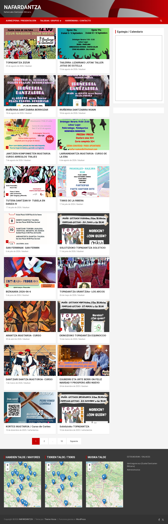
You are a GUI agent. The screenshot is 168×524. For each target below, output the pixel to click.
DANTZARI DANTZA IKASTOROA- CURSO (29, 379)
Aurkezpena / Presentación (21, 21)
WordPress (81, 519)
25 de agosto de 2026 (15, 66)
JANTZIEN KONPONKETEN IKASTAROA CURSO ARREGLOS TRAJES (28, 155)
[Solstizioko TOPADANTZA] (83, 407)
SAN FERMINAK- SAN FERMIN (22, 247)
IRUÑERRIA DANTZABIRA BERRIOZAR (27, 109)
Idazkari (28, 66)
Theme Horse (50, 519)
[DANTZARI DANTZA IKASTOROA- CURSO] (30, 360)
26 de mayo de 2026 (68, 295)
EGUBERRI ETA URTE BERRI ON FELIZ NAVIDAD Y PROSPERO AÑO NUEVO (81, 381)
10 (62, 441)
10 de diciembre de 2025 (16, 430)
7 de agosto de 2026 (14, 160)
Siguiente (74, 441)
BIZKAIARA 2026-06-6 (18, 291)
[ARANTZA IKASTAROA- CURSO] (30, 316)
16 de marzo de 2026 (68, 339)
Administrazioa (133, 470)
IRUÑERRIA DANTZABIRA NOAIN (78, 109)
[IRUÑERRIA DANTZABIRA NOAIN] (83, 90)
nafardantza (33, 430)
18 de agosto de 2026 (15, 113)
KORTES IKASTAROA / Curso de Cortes (28, 426)
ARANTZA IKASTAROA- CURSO (23, 335)
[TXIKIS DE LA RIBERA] (83, 181)
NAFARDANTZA (22, 7)
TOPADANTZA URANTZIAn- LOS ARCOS (82, 291)
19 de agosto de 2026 (68, 69)
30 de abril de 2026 (14, 339)
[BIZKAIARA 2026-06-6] (30, 272)
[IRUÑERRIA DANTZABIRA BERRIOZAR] (30, 90)
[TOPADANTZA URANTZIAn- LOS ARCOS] (83, 272)
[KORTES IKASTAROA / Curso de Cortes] (30, 407)
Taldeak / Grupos (49, 21)
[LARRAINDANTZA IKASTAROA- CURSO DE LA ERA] (83, 134)
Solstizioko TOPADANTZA (74, 426)
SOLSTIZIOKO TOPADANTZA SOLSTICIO (83, 247)
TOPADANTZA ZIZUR (18, 62)
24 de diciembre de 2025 (70, 386)
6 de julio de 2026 (13, 251)
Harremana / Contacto (78, 21)
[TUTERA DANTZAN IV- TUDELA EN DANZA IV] (30, 181)
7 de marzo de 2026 (14, 383)
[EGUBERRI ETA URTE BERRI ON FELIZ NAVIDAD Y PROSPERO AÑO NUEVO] (83, 360)
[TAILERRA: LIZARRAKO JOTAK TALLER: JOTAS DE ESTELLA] (83, 43)
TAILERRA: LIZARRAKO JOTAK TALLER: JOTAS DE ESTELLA (82, 64)
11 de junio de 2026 (68, 251)
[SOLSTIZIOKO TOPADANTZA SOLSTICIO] (83, 228)
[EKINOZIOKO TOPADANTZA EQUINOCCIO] (83, 316)
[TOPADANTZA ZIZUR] (30, 43)
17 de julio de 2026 (13, 207)
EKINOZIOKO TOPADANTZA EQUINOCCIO (83, 335)
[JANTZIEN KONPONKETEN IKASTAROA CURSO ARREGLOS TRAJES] (30, 134)
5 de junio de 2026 (13, 295)
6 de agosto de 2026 (68, 160)
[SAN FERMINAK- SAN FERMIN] (30, 228)
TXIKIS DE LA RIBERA (72, 200)
